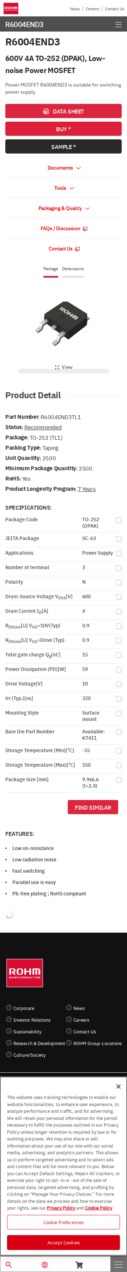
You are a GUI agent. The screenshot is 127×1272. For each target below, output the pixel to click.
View (67, 366)
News (75, 8)
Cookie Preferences (63, 1222)
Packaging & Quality (60, 207)
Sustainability (27, 1031)
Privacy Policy (61, 1207)
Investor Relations (31, 1020)
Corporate (23, 1008)
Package (50, 268)
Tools (60, 187)
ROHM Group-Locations (97, 1043)
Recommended (42, 427)
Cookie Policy (98, 1207)
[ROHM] (12, 8)
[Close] (118, 1086)
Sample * (63, 146)
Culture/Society (29, 1055)
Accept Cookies (63, 1242)
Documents (61, 167)
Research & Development (39, 1043)
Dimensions (73, 268)
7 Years (87, 488)
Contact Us (114, 8)
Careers (92, 8)
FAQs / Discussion (61, 228)
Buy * (63, 129)
